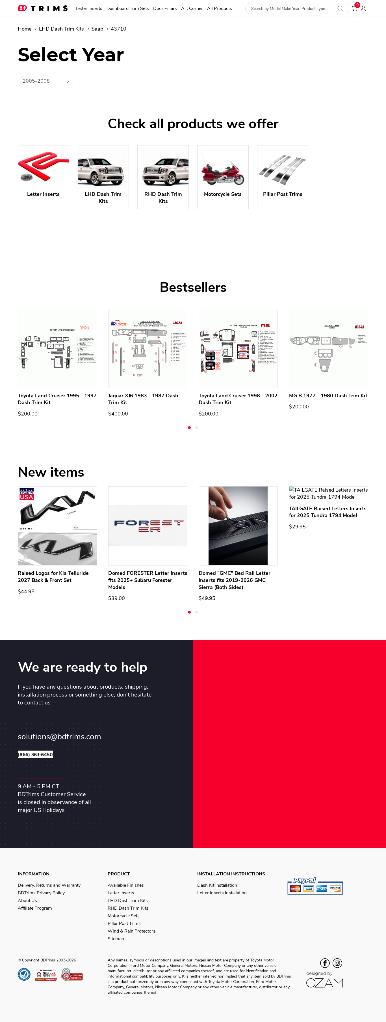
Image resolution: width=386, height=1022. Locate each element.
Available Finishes (126, 885)
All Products (219, 9)
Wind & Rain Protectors (131, 931)
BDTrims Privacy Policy (41, 893)
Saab (97, 28)
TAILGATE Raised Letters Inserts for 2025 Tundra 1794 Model (328, 512)
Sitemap (116, 939)
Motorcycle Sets (124, 916)
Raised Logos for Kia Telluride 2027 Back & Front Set (53, 577)
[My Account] (365, 8)
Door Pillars (165, 9)
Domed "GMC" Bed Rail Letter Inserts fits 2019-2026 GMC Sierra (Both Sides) (234, 580)
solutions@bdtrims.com (59, 737)
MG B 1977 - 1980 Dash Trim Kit (328, 395)
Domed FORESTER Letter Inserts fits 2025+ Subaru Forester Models (147, 580)
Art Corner (192, 9)
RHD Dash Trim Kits (128, 908)
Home (24, 28)
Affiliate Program (35, 908)
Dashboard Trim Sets (128, 9)
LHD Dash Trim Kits (61, 28)
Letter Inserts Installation (222, 893)
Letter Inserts (89, 9)
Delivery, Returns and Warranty (49, 885)
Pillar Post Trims (124, 923)
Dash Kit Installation (217, 885)
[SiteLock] (48, 974)
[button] (189, 428)
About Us (27, 900)
